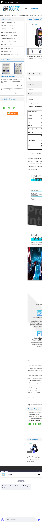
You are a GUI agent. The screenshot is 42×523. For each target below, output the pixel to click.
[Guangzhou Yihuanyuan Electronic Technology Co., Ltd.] (11, 8)
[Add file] (2, 519)
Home (26, 9)
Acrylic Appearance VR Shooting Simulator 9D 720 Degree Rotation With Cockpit (33, 458)
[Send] (39, 519)
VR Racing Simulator (6, 32)
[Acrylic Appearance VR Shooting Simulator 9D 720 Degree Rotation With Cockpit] (34, 448)
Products (34, 9)
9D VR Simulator (5, 26)
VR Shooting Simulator (18, 15)
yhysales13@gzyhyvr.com (11, 2)
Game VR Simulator (6, 22)
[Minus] (39, 474)
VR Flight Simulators (6, 38)
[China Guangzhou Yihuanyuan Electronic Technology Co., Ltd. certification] (6, 68)
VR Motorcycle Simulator (8, 41)
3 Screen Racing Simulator (8, 54)
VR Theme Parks (5, 48)
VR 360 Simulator (6, 29)
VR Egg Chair (4, 51)
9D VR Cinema (5, 45)
